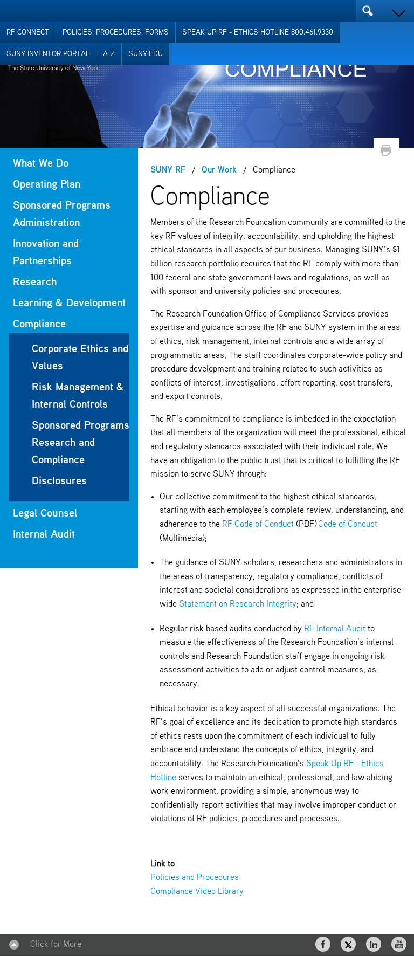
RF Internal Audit (334, 629)
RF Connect (27, 32)
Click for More (55, 944)
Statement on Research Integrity (237, 604)
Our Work (219, 170)
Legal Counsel (45, 513)
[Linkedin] (374, 944)
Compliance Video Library (197, 892)
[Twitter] (349, 944)
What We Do (40, 163)
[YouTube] (400, 944)
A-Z (109, 54)
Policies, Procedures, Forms (116, 32)
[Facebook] (324, 944)
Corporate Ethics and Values (80, 357)
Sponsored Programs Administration (62, 214)
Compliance (39, 324)
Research (35, 282)
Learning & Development (69, 303)
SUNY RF (167, 170)
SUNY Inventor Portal (47, 54)
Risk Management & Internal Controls (78, 396)
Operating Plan (46, 184)
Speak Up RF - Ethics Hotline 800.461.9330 (257, 32)
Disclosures (59, 481)
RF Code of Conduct (258, 524)
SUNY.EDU (145, 54)
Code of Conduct (347, 524)
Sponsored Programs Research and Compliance (80, 443)
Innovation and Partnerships (46, 252)
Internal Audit (44, 534)
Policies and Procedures (194, 878)
